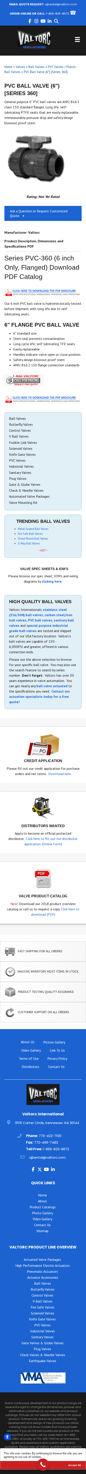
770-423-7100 (50, 1135)
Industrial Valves (42, 1331)
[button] (30, 21)
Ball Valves (36, 67)
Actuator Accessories (42, 1277)
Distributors (30, 1066)
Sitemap (42, 1231)
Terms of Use (29, 1058)
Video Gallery (31, 1050)
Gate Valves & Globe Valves (43, 1343)
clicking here (52, 581)
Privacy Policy (57, 1058)
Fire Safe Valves (42, 1307)
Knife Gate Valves (42, 1319)
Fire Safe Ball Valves (30, 534)
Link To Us (57, 1050)
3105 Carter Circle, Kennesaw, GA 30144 (47, 1122)
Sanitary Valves (42, 1337)
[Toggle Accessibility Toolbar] (7, 1437)
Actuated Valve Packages (42, 1259)
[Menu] (77, 39)
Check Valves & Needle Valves (42, 1355)
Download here (59, 774)
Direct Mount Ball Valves (33, 538)
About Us (27, 1042)
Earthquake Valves (42, 1361)
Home (8, 67)
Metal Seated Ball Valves (33, 529)
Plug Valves (42, 1349)
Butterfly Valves (42, 1289)
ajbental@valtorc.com (61, 4)
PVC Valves (42, 1325)
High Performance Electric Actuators (42, 1265)
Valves (20, 67)
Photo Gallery (42, 1213)
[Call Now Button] (43, 1465)
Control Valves (42, 1295)
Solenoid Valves (42, 1313)
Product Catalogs (43, 1207)
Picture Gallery (54, 1042)
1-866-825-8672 (57, 13)
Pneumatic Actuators (42, 1271)
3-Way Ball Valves (29, 543)
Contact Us (56, 1066)
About (42, 1201)
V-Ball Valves (42, 1301)
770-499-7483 (46, 1142)
